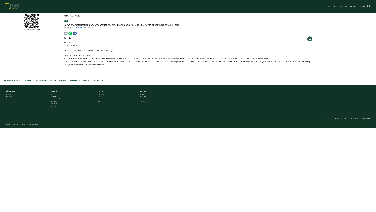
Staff (99, 101)
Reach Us (142, 94)
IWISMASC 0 (28, 80)
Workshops (54, 101)
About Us (8, 94)
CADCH (29, 124)
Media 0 (53, 80)
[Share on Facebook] (75, 33)
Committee (101, 94)
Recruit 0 (62, 80)
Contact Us (9, 96)
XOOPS (15, 124)
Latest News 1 (41, 80)
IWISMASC (54, 104)
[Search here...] (368, 6)
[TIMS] (12, 6)
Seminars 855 (74, 80)
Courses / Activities (56, 99)
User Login (35, 124)
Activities (343, 6)
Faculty (100, 96)
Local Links (143, 99)
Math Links (143, 96)
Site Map (142, 101)
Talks (78, 16)
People (352, 6)
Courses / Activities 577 (12, 80)
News (72, 16)
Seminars (53, 96)
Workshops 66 (99, 80)
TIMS (66, 16)
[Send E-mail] (66, 33)
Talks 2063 (87, 80)
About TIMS (332, 6)
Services (362, 6)
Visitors (100, 99)
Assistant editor (78, 28)
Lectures (53, 106)
